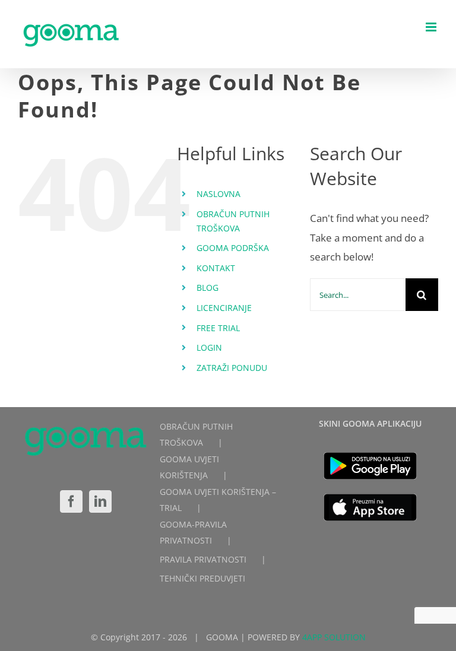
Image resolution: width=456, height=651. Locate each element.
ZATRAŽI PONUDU (232, 367)
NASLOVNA (218, 193)
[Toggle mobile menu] (432, 27)
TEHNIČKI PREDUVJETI (202, 578)
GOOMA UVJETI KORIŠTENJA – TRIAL (218, 499)
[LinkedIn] (100, 501)
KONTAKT (216, 268)
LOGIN (209, 347)
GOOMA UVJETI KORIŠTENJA (189, 467)
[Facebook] (71, 501)
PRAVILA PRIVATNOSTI (203, 559)
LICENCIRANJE (224, 307)
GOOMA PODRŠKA (233, 247)
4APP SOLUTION (334, 637)
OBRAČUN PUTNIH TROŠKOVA (196, 434)
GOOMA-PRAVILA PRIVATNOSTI (193, 532)
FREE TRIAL (218, 328)
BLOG (207, 287)
